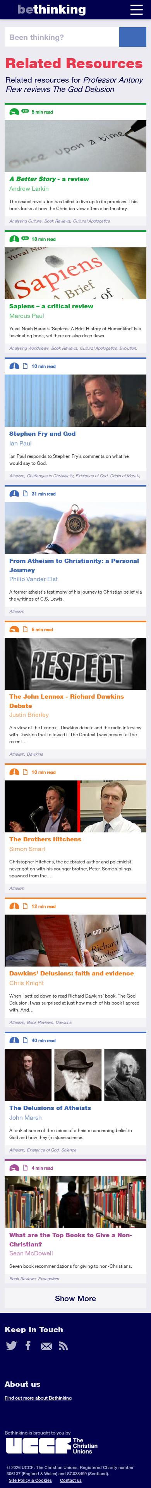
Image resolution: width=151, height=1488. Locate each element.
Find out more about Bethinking (38, 1398)
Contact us (71, 1480)
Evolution (127, 347)
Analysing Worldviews (28, 347)
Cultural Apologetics (91, 220)
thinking (51, 9)
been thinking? (36, 36)
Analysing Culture (25, 220)
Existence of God (91, 475)
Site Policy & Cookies (30, 1480)
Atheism (16, 475)
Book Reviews (57, 220)
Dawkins (35, 753)
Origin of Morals (124, 475)
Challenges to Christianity (50, 475)
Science (68, 1149)
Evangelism (48, 1278)
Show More (75, 1298)
